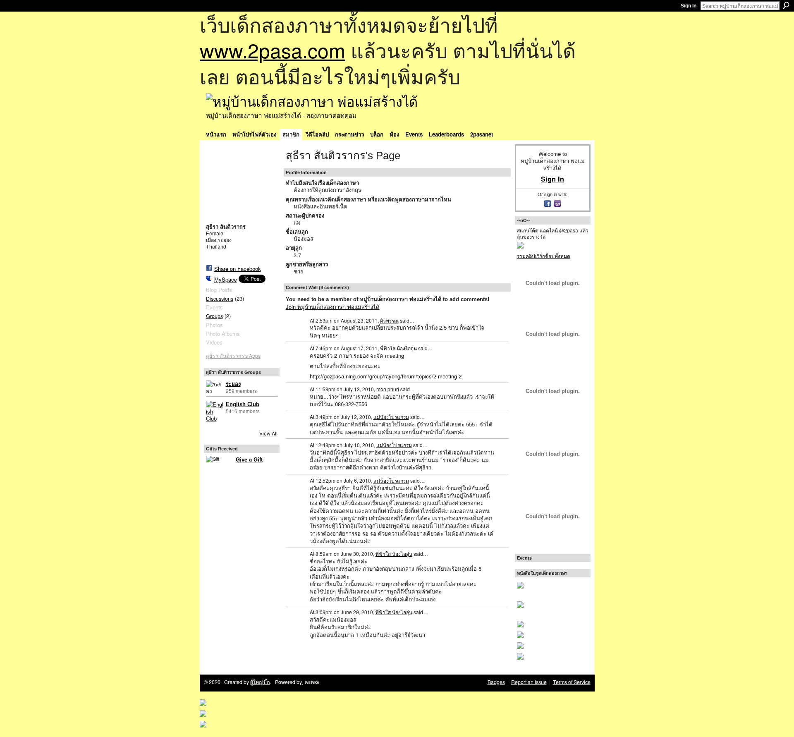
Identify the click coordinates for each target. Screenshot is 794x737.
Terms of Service (572, 682)
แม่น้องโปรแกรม (391, 416)
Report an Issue (529, 682)
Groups (214, 316)
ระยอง (233, 384)
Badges (496, 682)
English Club (242, 404)
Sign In (688, 6)
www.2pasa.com (272, 50)
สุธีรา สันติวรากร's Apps (233, 355)
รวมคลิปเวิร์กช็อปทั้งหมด (543, 255)
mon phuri (387, 388)
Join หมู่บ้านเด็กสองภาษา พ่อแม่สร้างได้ (333, 307)
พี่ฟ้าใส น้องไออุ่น (398, 348)
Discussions (219, 298)
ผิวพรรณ (389, 320)
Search (786, 5)
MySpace (225, 279)
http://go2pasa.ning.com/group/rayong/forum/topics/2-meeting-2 (386, 376)
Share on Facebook (237, 269)
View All (268, 433)
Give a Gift (249, 459)
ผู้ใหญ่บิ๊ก (260, 682)
